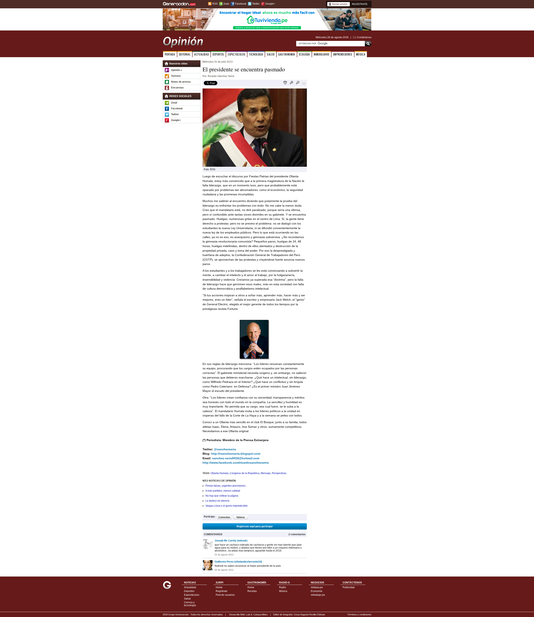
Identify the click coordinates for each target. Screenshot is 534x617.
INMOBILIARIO (321, 54)
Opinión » (176, 70)
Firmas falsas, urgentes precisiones (225, 485)
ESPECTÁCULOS (236, 54)
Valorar (240, 517)
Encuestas (177, 87)
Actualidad (190, 587)
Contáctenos (364, 37)
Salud (187, 598)
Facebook (240, 3)
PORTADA (170, 54)
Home (219, 587)
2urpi (226, 3)
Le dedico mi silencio (217, 500)
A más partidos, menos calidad (222, 490)
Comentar (224, 517)
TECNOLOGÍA (256, 54)
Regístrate (221, 591)
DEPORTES (218, 54)
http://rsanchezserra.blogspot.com (235, 453)
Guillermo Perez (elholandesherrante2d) (238, 561)
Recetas (252, 591)
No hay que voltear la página (221, 495)
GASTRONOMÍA (286, 54)
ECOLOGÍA (304, 54)
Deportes (189, 591)
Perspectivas (279, 473)
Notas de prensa (181, 81)
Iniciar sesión (339, 4)
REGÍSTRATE (360, 4)
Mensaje (266, 473)
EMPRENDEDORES (342, 54)
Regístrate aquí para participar (255, 526)
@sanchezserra (225, 449)
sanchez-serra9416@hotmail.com (235, 458)
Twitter (255, 3)
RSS (215, 3)
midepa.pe (317, 587)
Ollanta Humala (219, 473)
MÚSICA (360, 54)
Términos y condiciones (359, 614)
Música (283, 591)
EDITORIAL (184, 54)
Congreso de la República (244, 473)
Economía (316, 591)
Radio (282, 587)
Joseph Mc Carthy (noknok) (231, 540)
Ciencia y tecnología (190, 604)
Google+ (270, 3)
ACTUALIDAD (201, 54)
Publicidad (349, 587)
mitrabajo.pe (318, 594)
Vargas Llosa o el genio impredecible (226, 505)
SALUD (271, 54)
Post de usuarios (225, 594)
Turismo (176, 75)
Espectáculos (191, 594)
